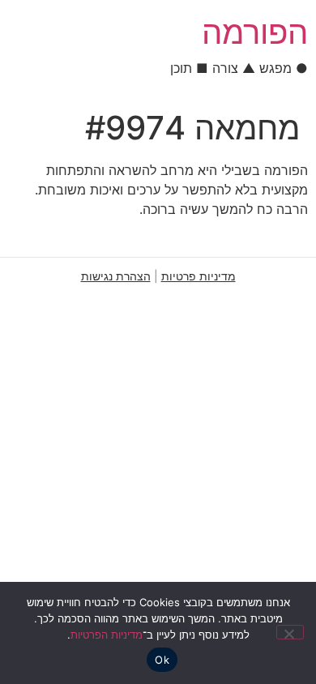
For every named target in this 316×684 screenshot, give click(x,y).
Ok (162, 659)
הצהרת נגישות (116, 276)
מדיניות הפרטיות (106, 634)
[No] (290, 632)
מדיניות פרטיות (198, 276)
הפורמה (255, 32)
